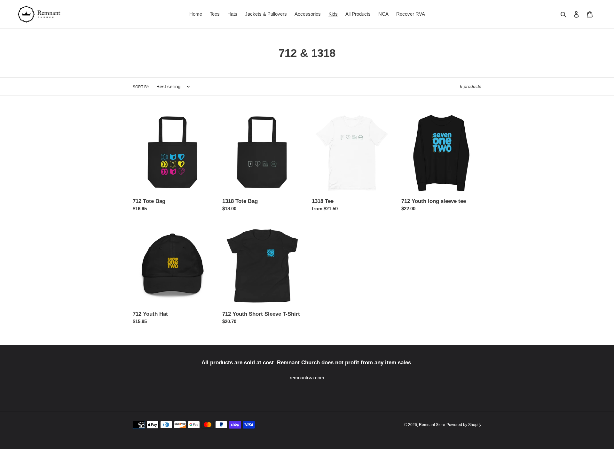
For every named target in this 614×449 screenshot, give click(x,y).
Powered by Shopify (463, 424)
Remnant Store (432, 424)
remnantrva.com (307, 377)
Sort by (141, 87)
